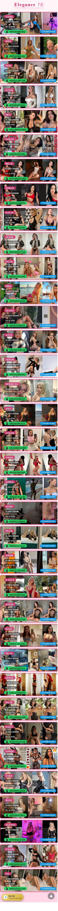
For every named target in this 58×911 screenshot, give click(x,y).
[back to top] (51, 895)
